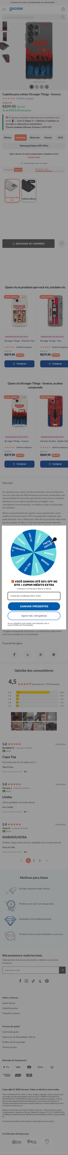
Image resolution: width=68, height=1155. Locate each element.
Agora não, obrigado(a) (34, 615)
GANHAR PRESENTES (34, 606)
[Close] (62, 529)
